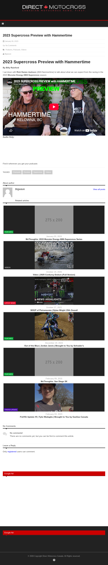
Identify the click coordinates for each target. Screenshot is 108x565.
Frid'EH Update (11, 410)
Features (9, 50)
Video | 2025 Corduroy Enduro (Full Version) (54, 275)
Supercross (37, 172)
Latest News (10, 303)
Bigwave (8, 54)
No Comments (10, 46)
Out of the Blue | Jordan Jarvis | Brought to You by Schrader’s (54, 346)
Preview (27, 172)
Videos (23, 50)
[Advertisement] (54, 501)
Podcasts (16, 50)
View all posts (99, 189)
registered (12, 451)
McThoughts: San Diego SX (54, 381)
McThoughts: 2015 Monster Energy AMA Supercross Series (54, 239)
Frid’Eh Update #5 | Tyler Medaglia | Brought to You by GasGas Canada (54, 417)
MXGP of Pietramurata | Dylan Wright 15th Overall (54, 310)
